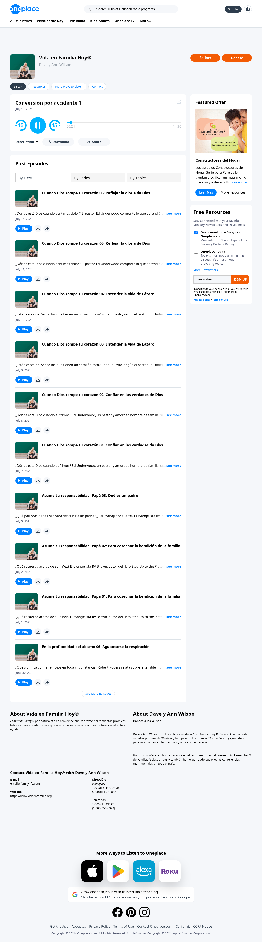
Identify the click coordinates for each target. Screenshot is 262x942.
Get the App (59, 926)
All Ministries (21, 21)
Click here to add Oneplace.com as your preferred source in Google (135, 897)
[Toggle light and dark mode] (248, 9)
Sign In (233, 9)
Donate (237, 58)
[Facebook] (117, 912)
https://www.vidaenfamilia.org (31, 796)
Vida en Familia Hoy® (65, 57)
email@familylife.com (25, 784)
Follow (205, 57)
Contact (97, 86)
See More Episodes (98, 694)
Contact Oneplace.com (154, 926)
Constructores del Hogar (217, 160)
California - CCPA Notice (194, 926)
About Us (79, 926)
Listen (18, 86)
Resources (39, 86)
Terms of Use (123, 926)
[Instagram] (144, 912)
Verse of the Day (50, 21)
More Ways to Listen (69, 86)
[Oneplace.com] (24, 9)
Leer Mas (206, 192)
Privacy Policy (99, 926)
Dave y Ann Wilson (55, 64)
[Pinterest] (131, 912)
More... (145, 21)
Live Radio (76, 21)
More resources (233, 192)
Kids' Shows (100, 21)
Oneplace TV (125, 21)
